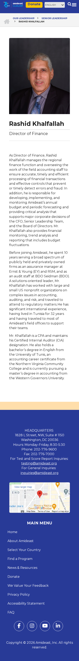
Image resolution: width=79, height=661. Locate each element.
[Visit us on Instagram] (32, 627)
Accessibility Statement (26, 603)
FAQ (10, 612)
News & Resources (22, 568)
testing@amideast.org (39, 463)
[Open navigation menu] (74, 4)
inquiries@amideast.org (40, 473)
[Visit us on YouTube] (45, 627)
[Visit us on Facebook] (19, 627)
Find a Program (19, 559)
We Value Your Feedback (28, 586)
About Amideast (20, 541)
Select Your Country (24, 550)
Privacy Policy (18, 594)
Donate (34, 4)
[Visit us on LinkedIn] (58, 627)
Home (12, 532)
